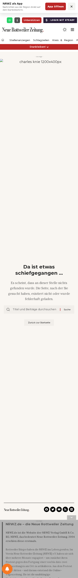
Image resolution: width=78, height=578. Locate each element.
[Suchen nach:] (35, 309)
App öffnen (56, 6)
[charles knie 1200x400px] (39, 72)
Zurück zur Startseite (39, 322)
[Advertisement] (39, 549)
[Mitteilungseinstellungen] (7, 569)
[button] (39, 47)
